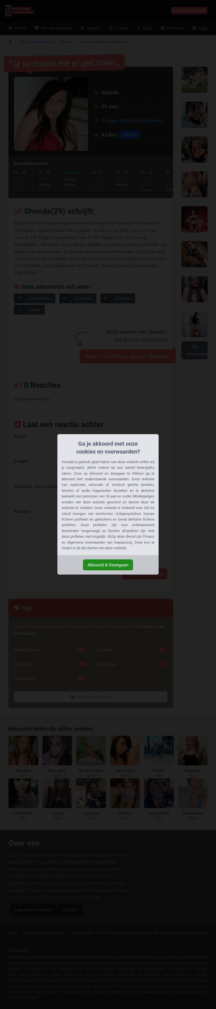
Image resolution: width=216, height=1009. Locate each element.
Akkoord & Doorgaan (108, 565)
